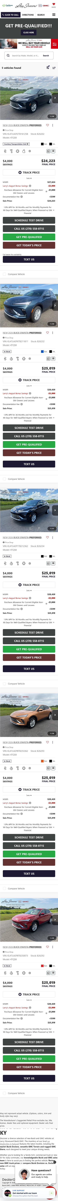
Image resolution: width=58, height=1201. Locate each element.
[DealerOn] (9, 1179)
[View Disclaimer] (30, 151)
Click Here (28, 32)
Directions (28, 15)
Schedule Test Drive (29, 220)
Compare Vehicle (16, 274)
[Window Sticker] (53, 151)
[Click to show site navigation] (54, 14)
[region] (29, 198)
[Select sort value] (53, 67)
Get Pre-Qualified (29, 237)
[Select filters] (48, 68)
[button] (11, 15)
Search (46, 55)
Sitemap (29, 1183)
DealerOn (21, 1183)
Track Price (31, 172)
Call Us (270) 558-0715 (29, 228)
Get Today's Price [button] (29, 245)
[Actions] (52, 125)
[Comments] (48, 151)
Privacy (35, 1183)
